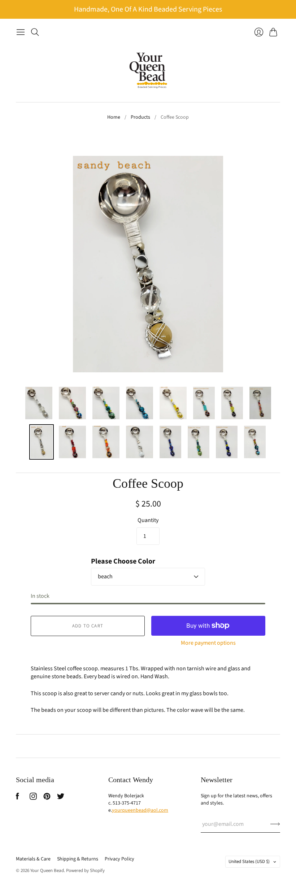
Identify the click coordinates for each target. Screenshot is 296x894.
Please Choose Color (123, 561)
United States (249, 861)
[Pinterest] (47, 798)
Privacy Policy (119, 859)
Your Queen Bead (47, 870)
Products (140, 117)
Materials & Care (33, 859)
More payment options (208, 643)
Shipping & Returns (77, 859)
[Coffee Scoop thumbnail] (38, 403)
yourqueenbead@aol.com (140, 810)
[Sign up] (275, 824)
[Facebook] (17, 798)
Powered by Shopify (85, 870)
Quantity (148, 520)
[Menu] (20, 32)
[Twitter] (60, 798)
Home (113, 117)
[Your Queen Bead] (148, 71)
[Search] (35, 32)
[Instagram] (33, 798)
